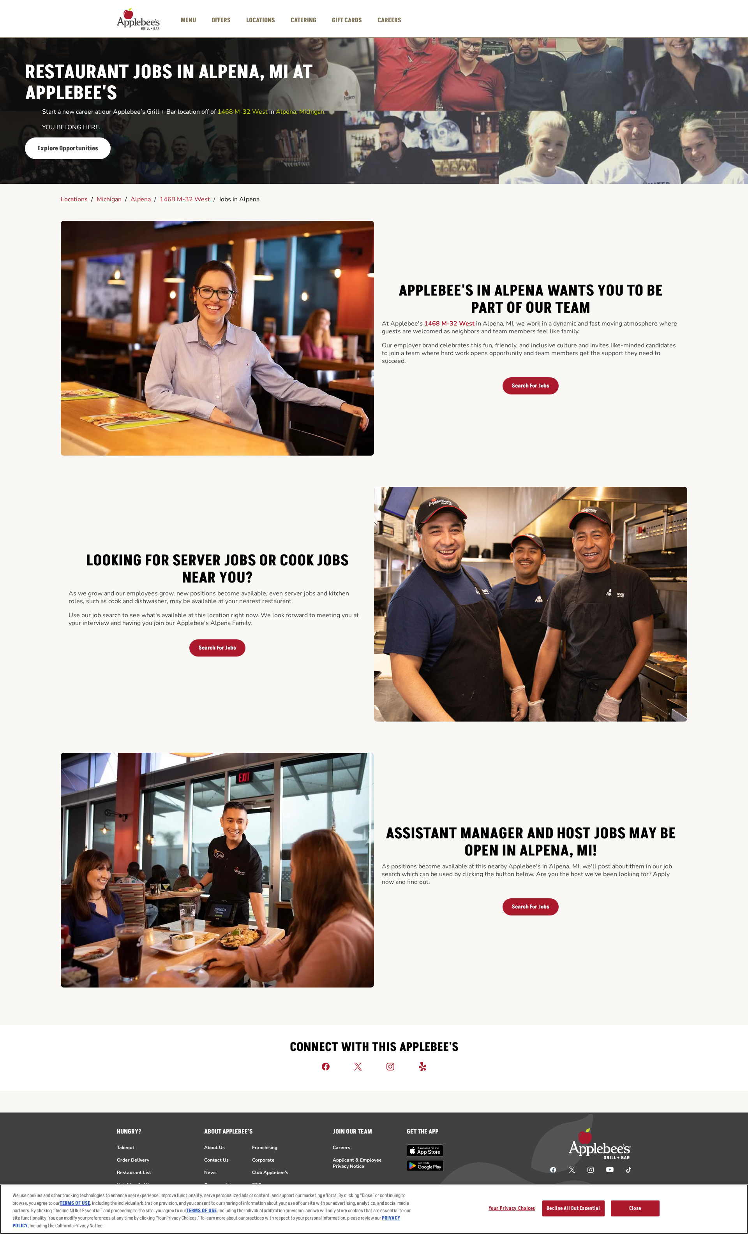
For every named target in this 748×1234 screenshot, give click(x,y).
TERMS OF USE (75, 1203)
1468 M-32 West (185, 199)
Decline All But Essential (573, 1208)
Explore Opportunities (67, 148)
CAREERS (389, 20)
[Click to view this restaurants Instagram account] (390, 1066)
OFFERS (221, 20)
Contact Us (216, 1160)
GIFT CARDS (347, 20)
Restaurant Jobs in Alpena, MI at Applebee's (169, 83)
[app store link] (425, 1150)
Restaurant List (134, 1172)
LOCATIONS (260, 20)
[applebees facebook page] (553, 1169)
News (210, 1172)
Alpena (141, 199)
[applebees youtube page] (610, 1169)
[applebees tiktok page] (625, 1169)
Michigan (109, 199)
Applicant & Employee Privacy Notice (357, 1163)
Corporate (263, 1160)
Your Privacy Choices (512, 1208)
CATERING (303, 20)
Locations (74, 199)
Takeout (125, 1147)
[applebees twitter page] (572, 1169)
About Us (214, 1147)
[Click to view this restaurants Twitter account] (358, 1066)
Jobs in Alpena (239, 199)
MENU (188, 20)
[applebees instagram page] (590, 1169)
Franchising (264, 1147)
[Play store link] (425, 1165)
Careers (341, 1147)
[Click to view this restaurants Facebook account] (326, 1066)
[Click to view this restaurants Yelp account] (423, 1066)
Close (635, 1208)
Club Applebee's (270, 1172)
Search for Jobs (530, 385)
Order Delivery (133, 1160)
